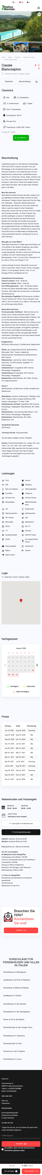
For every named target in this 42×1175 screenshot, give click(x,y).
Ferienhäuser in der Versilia (14, 1004)
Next (37, 665)
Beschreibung (24, 82)
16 (13, 666)
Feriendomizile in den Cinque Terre (17, 1028)
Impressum (6, 1103)
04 (21, 657)
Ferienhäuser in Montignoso (14, 972)
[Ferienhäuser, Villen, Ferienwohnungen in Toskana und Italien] (8, 7)
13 (29, 662)
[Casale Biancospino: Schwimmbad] (21, 26)
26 (25, 670)
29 (9, 675)
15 (9, 666)
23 (13, 670)
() (22, 2)
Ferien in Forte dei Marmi (13, 1020)
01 (9, 657)
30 (13, 675)
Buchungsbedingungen (21, 832)
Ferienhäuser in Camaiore (14, 1036)
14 (33, 662)
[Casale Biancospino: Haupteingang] (21, 47)
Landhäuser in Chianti (12, 996)
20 (29, 666)
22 (9, 670)
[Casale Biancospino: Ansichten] (7, 47)
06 (29, 657)
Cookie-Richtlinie (8, 1118)
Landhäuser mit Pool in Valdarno (16, 980)
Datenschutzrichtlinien (10, 1115)
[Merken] (39, 14)
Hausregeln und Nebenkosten (22, 824)
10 (17, 662)
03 (17, 657)
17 (17, 666)
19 (25, 666)
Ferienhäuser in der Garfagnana (16, 1012)
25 (21, 670)
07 (33, 657)
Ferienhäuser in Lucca (12, 1059)
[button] (13, 2)
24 (17, 670)
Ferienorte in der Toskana (14, 1051)
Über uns (5, 1101)
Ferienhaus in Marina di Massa (16, 988)
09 (13, 662)
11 (21, 662)
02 (13, 657)
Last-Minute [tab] (21, 138)
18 (21, 666)
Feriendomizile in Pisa (12, 1044)
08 (9, 662)
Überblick (9, 82)
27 (29, 670)
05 (25, 657)
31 (17, 675)
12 (25, 662)
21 (33, 666)
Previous (5, 665)
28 (33, 670)
